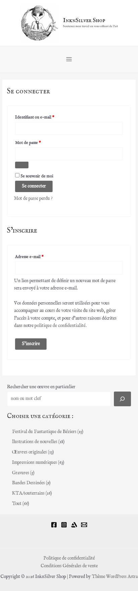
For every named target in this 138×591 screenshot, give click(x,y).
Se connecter (34, 186)
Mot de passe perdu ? (33, 198)
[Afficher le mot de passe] (21, 165)
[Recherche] (122, 399)
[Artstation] (74, 525)
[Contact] (84, 525)
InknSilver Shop (84, 20)
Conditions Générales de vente (69, 566)
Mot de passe (38, 142)
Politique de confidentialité (69, 558)
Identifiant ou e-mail (44, 117)
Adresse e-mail (39, 256)
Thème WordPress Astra (115, 577)
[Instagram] (64, 525)
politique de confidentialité (59, 326)
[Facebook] (54, 525)
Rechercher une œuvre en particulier (41, 387)
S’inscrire (31, 344)
